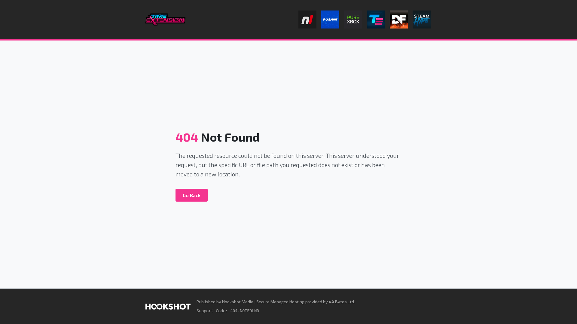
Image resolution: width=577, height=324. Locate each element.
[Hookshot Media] (168, 306)
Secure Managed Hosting (280, 301)
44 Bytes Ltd (341, 301)
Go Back (191, 195)
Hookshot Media (237, 301)
